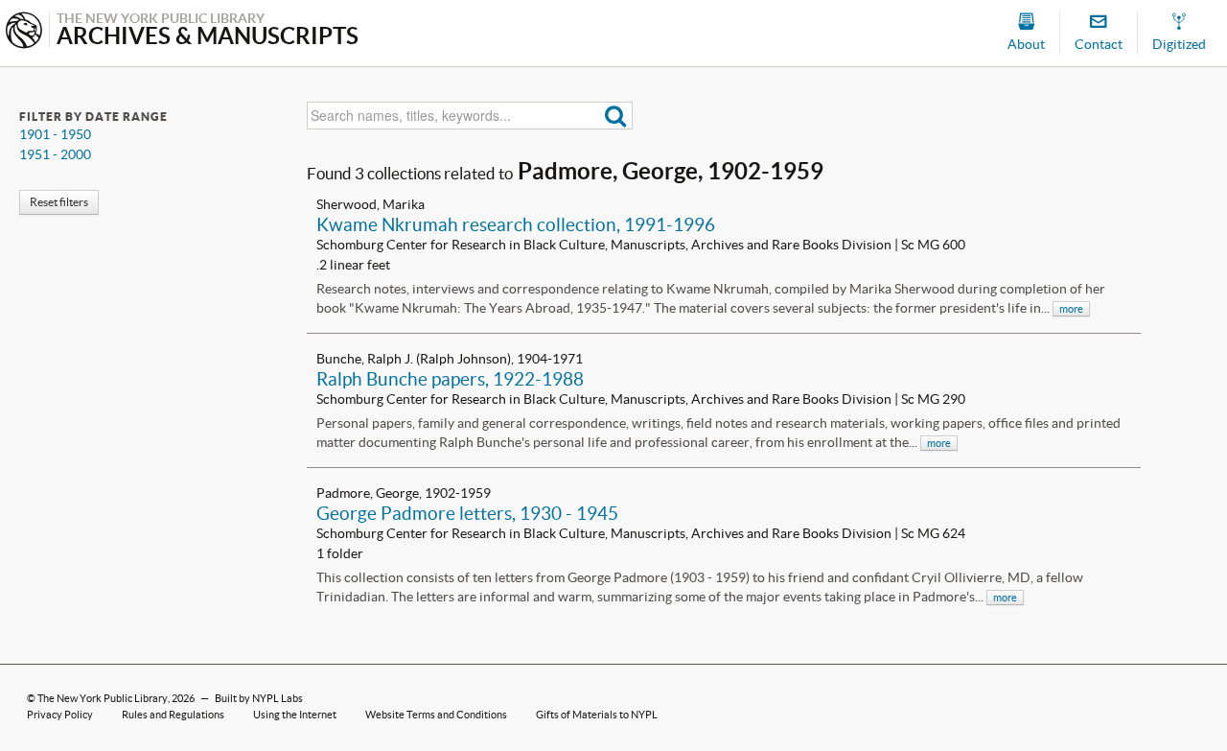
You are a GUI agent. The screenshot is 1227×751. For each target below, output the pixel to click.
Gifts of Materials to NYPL (597, 714)
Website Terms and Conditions (436, 714)
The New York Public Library (102, 698)
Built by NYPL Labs (259, 698)
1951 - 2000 (55, 154)
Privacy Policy (60, 714)
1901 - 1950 (55, 134)
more (1071, 309)
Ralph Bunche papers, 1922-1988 (450, 378)
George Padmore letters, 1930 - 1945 (467, 513)
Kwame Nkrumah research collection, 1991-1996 (515, 224)
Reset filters (59, 202)
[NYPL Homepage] (24, 32)
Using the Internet (294, 714)
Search (616, 115)
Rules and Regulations (173, 714)
